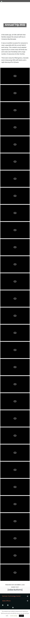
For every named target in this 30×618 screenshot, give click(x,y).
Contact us (5, 17)
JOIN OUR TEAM (6, 12)
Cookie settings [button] (13, 615)
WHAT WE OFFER (6, 14)
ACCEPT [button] (21, 615)
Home (3, 4)
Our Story (5, 6)
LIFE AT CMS (5, 8)
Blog (3, 18)
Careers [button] (4, 10)
